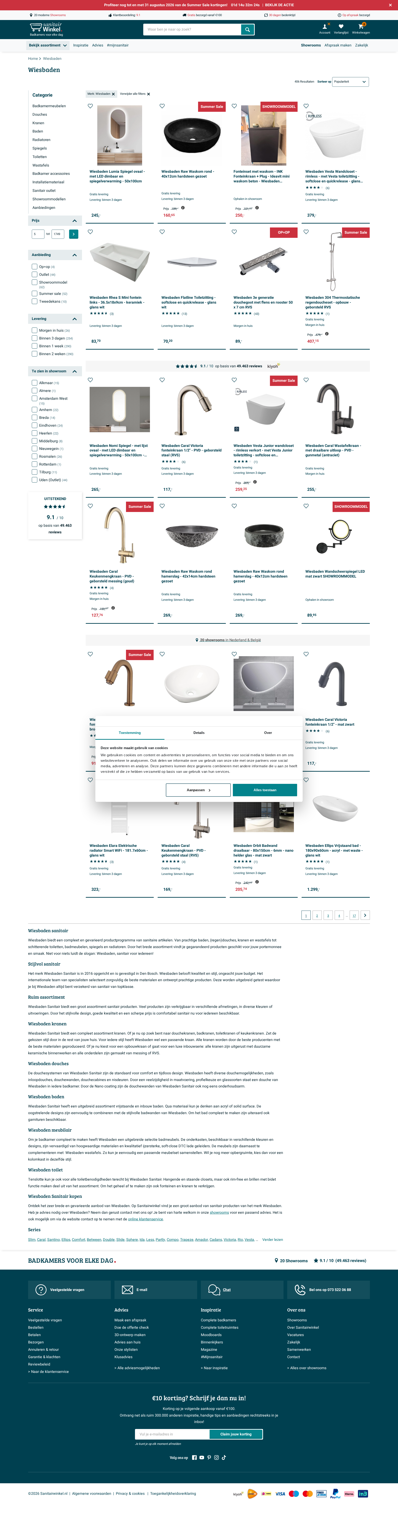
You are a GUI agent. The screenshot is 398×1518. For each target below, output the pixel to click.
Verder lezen (272, 1239)
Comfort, (79, 1239)
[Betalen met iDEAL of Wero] (266, 1493)
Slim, (32, 1239)
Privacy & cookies (131, 1493)
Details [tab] (199, 733)
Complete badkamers (218, 1320)
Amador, (202, 1239)
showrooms (219, 1212)
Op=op (47, 267)
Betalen (34, 1335)
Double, (109, 1239)
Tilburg (48, 472)
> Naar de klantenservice (48, 1371)
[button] (90, 106)
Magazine (209, 1349)
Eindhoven (51, 425)
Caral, (41, 1239)
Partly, (161, 1239)
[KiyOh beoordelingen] (239, 1493)
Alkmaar (49, 383)
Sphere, (132, 1239)
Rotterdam (50, 464)
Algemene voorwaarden (91, 1493)
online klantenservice (145, 1219)
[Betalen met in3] (363, 1494)
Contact (293, 1357)
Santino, (54, 1239)
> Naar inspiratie (214, 1368)
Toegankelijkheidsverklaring (173, 1493)
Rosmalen (50, 456)
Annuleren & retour (43, 1349)
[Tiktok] (224, 1457)
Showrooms (311, 45)
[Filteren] (73, 234)
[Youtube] (202, 1457)
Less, (150, 1239)
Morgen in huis (54, 330)
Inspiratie (80, 45)
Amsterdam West (53, 401)
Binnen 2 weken (56, 354)
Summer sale (53, 293)
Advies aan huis (127, 1342)
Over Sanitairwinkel (303, 1327)
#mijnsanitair (118, 45)
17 (354, 916)
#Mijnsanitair (211, 1357)
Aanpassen (196, 790)
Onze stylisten (126, 1349)
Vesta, (250, 1239)
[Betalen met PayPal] (335, 1494)
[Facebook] (194, 1457)
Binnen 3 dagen (56, 338)
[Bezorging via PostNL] (252, 1494)
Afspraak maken (338, 45)
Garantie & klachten (44, 1357)
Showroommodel (53, 285)
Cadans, (216, 1239)
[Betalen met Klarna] (349, 1493)
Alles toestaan (265, 790)
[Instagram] (216, 1457)
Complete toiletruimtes (219, 1327)
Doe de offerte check (131, 1327)
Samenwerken (299, 1349)
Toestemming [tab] (130, 733)
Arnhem (49, 410)
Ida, (142, 1239)
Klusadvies (123, 1357)
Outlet (47, 274)
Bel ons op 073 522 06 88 (330, 1290)
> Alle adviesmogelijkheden (137, 1368)
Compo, (173, 1239)
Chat (227, 1290)
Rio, (241, 1239)
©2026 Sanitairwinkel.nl (47, 1493)
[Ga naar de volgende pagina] (365, 915)
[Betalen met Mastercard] (308, 1493)
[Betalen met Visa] (280, 1493)
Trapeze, (187, 1239)
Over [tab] (268, 733)
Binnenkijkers (212, 1342)
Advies (97, 45)
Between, (94, 1239)
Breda (47, 417)
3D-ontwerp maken (130, 1335)
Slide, (120, 1239)
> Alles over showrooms (306, 1368)
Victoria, (230, 1239)
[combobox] (192, 29)
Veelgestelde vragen (67, 1290)
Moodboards (211, 1335)
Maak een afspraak (130, 1320)
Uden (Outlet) (53, 480)
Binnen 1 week (55, 346)
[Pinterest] (209, 1457)
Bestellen (36, 1327)
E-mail (142, 1290)
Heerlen (49, 433)
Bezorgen (36, 1342)
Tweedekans (53, 301)
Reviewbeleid (39, 1364)
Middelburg (51, 441)
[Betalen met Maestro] (294, 1493)
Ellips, (66, 1239)
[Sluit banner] (390, 5)
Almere (47, 391)
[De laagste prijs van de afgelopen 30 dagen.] (182, 207)
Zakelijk (361, 45)
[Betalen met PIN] (321, 1493)
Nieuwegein (51, 448)
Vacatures (295, 1335)
